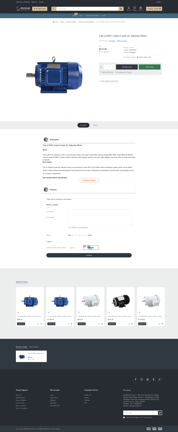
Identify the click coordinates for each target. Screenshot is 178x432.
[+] (113, 66)
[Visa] (149, 428)
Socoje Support (22, 390)
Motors (62, 22)
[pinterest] (141, 379)
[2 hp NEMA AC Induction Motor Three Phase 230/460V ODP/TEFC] (120, 301)
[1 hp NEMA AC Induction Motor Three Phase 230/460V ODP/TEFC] (90, 301)
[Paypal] (154, 428)
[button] (127, 67)
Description (83, 125)
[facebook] (135, 379)
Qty (101, 67)
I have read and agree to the (138, 417)
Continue (89, 255)
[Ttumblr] (153, 379)
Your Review (50, 217)
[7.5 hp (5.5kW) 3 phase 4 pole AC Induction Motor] (60, 301)
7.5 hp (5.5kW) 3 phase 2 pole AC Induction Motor (29, 316)
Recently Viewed (21, 347)
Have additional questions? (110, 81)
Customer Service (91, 390)
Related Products (22, 282)
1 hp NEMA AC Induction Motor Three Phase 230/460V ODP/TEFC (90, 316)
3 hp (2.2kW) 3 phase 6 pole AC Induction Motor (37, 353)
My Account (55, 390)
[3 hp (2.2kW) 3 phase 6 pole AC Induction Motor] (21, 356)
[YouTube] (147, 379)
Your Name (49, 212)
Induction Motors (71, 22)
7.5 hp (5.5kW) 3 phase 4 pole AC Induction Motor (60, 316)
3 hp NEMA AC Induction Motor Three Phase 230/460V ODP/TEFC (151, 316)
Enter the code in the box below (56, 248)
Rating (48, 235)
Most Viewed (33, 347)
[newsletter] (160, 413)
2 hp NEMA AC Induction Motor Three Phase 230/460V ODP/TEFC (120, 316)
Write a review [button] (122, 41)
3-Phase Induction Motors (86, 22)
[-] (105, 66)
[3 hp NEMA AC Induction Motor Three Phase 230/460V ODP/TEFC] (151, 301)
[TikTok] (159, 379)
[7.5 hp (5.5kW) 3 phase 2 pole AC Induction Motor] (29, 301)
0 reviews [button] (112, 41)
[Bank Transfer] (160, 428)
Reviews (95, 125)
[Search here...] (120, 9)
